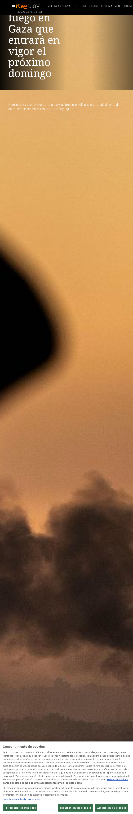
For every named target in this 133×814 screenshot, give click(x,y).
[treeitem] (59, 6)
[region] (66, 777)
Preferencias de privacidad (20, 808)
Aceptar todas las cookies (111, 808)
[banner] (31, 6)
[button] (12, 6)
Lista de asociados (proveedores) (21, 799)
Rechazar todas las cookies (75, 808)
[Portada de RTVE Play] (28, 6)
